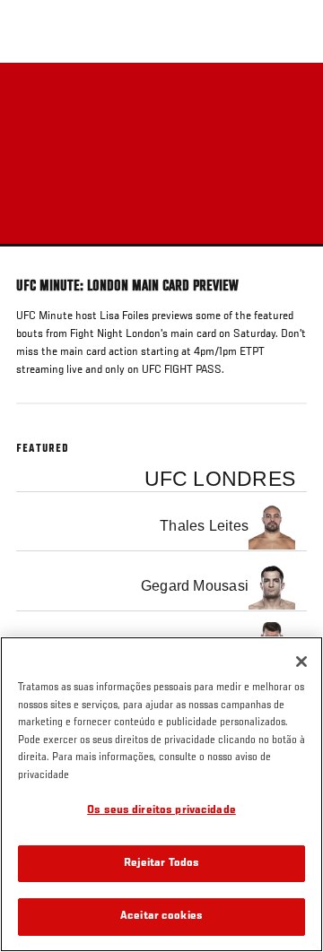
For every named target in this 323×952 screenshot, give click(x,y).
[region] (161, 794)
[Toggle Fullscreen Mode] (286, 257)
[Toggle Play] (38, 257)
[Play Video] (162, 154)
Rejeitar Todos (162, 864)
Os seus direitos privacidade (161, 811)
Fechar (291, 97)
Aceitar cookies (161, 916)
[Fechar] (301, 661)
